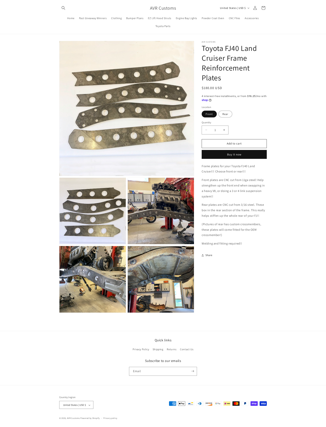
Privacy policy (110, 418)
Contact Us (186, 349)
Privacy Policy (141, 349)
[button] (63, 8)
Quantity (206, 122)
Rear (225, 114)
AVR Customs (73, 418)
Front (209, 114)
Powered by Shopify (90, 418)
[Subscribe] (192, 371)
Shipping (158, 349)
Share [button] (208, 255)
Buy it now (234, 154)
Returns (171, 349)
